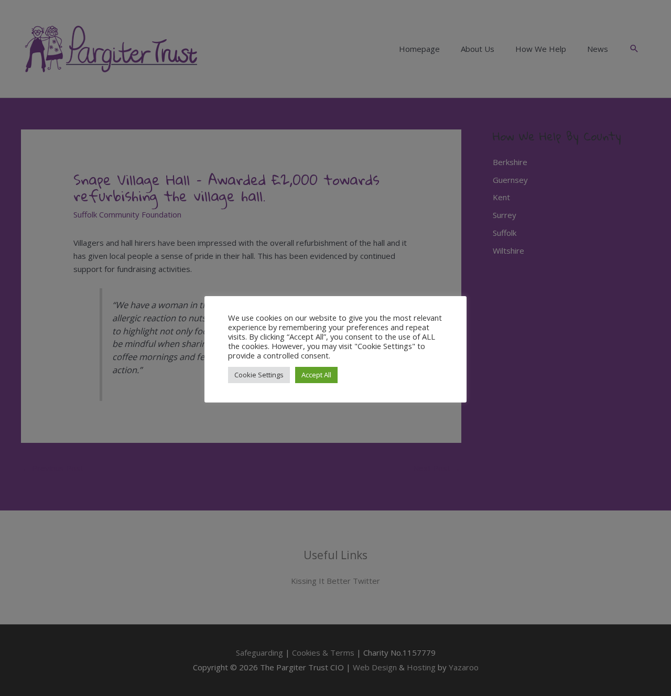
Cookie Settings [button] (259, 374)
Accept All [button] (316, 374)
